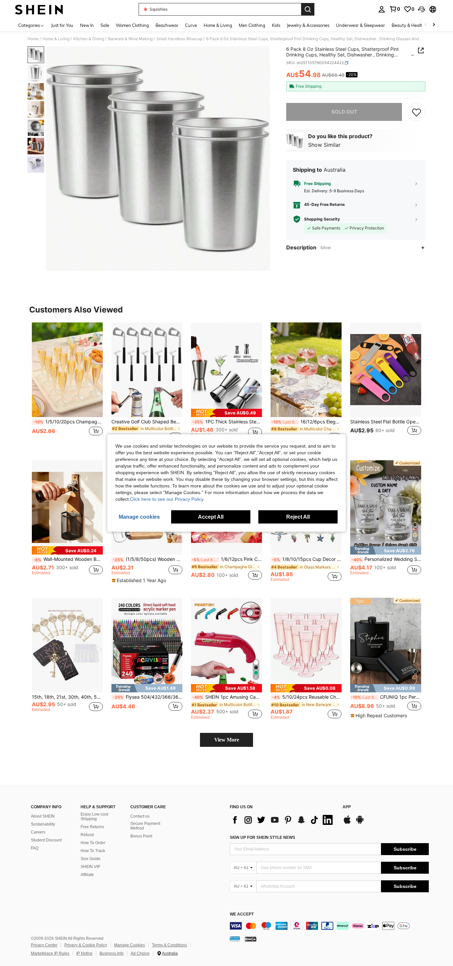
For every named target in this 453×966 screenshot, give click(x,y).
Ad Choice (140, 953)
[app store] (347, 823)
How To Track (93, 850)
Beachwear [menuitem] (167, 25)
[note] (226, 413)
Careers (38, 832)
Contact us (140, 816)
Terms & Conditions (169, 945)
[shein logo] (39, 9)
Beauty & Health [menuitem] (408, 25)
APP (347, 807)
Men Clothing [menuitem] (252, 25)
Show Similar (324, 144)
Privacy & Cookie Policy (85, 945)
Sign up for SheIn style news (262, 837)
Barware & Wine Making (130, 39)
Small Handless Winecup (179, 39)
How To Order (93, 842)
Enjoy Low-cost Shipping (94, 816)
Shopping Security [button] (322, 219)
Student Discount (46, 840)
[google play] (359, 823)
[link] (394, 9)
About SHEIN (43, 816)
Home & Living (55, 39)
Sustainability (43, 824)
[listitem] (67, 386)
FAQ (34, 848)
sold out (344, 112)
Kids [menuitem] (276, 25)
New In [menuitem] (87, 25)
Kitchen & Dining (88, 39)
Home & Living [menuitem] (218, 25)
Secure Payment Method (145, 826)
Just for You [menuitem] (62, 25)
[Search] (307, 9)
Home (33, 39)
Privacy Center (44, 945)
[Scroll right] (433, 25)
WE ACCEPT (242, 914)
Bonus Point (141, 836)
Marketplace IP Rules (50, 953)
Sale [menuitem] (104, 25)
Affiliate (87, 874)
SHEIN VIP (90, 866)
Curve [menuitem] (191, 25)
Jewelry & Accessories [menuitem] (308, 25)
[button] (421, 9)
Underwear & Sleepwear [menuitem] (360, 25)
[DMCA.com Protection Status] (250, 938)
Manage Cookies (129, 945)
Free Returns (92, 827)
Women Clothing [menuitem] (132, 25)
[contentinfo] (329, 926)
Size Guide (90, 858)
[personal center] (382, 9)
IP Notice (84, 953)
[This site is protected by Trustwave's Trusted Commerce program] (235, 938)
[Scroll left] (425, 25)
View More (226, 740)
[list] (283, 820)
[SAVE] (416, 112)
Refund (87, 835)
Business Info (111, 953)
